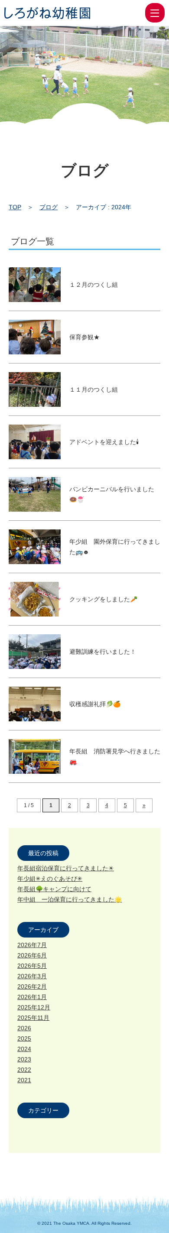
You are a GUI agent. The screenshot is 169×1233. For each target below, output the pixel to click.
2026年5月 (32, 965)
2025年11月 (33, 1017)
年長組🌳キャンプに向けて (54, 889)
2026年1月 (32, 996)
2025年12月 (33, 1007)
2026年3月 (32, 976)
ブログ (48, 207)
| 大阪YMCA (47, 13)
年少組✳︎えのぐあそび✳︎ (49, 878)
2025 (24, 1038)
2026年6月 (32, 955)
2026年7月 (32, 944)
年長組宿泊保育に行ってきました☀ (65, 868)
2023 (24, 1059)
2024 (24, 1048)
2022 (24, 1069)
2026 (24, 1028)
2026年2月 (32, 986)
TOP (15, 207)
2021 (24, 1080)
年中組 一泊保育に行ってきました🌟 (69, 899)
